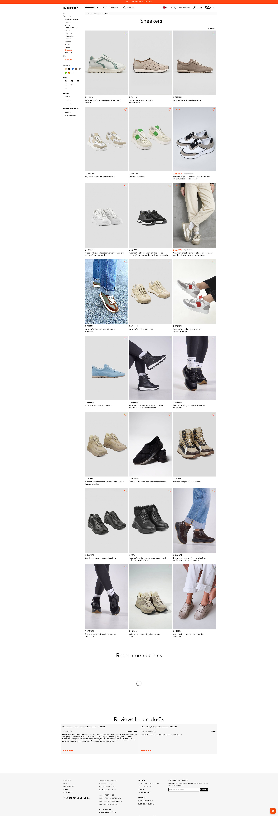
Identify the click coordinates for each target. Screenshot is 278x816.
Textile (67, 96)
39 (72, 81)
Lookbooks (68, 786)
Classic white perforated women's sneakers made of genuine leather (104, 254)
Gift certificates (145, 786)
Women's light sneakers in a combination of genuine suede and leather (191, 178)
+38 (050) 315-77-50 (106, 801)
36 (66, 81)
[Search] (124, 7)
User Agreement (144, 792)
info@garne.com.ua (107, 812)
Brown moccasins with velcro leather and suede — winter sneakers (189, 559)
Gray (80, 69)
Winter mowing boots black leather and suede (189, 406)
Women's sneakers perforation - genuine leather (187, 330)
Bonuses (141, 789)
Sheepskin (69, 104)
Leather (68, 100)
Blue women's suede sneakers (98, 405)
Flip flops (68, 33)
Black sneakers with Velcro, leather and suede (100, 635)
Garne (88, 13)
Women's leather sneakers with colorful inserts (103, 101)
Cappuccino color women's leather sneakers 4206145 (84, 727)
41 (72, 88)
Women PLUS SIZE (92, 7)
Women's (67, 16)
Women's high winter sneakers (187, 482)
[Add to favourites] (125, 33)
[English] (165, 7)
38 (66, 88)
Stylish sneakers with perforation (100, 177)
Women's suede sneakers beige (187, 100)
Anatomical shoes (72, 19)
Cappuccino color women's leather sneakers (188, 635)
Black (69, 69)
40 (72, 85)
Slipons (67, 47)
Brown (76, 69)
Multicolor (69, 73)
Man (105, 7)
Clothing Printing (145, 801)
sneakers (68, 53)
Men (65, 56)
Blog (65, 789)
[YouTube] (70, 798)
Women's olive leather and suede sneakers (100, 330)
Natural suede (70, 116)
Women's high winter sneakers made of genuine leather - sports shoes (146, 406)
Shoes (67, 44)
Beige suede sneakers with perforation (141, 101)
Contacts (67, 792)
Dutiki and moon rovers (71, 29)
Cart (212, 7)
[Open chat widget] (273, 811)
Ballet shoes (69, 22)
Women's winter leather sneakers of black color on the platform (147, 559)
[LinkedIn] (88, 798)
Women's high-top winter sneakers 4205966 (159, 727)
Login (199, 7)
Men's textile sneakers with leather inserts (147, 482)
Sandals (68, 39)
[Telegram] (84, 798)
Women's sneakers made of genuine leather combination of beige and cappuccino (193, 254)
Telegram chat (105, 809)
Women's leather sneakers (141, 329)
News (65, 783)
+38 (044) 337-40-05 (180, 7)
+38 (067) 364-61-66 (106, 798)
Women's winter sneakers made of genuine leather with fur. (104, 483)
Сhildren (113, 7)
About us (67, 780)
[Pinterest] (78, 798)
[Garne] (70, 7)
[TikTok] (81, 798)
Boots (67, 25)
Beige (66, 69)
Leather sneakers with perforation (100, 558)
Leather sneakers (137, 177)
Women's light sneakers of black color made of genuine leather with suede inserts (148, 254)
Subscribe (204, 790)
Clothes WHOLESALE (146, 804)
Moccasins (69, 36)
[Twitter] (74, 798)
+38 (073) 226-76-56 (106, 804)
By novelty (211, 28)
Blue (73, 69)
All (64, 13)
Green (66, 73)
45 (78, 81)
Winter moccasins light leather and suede (145, 635)
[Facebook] (64, 798)
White (73, 73)
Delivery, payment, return (148, 783)
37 (66, 85)
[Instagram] (67, 798)
